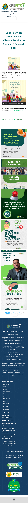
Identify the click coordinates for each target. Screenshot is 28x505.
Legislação (14, 12)
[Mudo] (22, 103)
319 (15, 315)
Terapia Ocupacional (10, 16)
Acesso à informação (6, 14)
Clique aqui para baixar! (18, 110)
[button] (14, 92)
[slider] (13, 103)
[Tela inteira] (24, 103)
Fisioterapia (16, 14)
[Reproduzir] (3, 103)
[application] (14, 92)
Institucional (4, 12)
